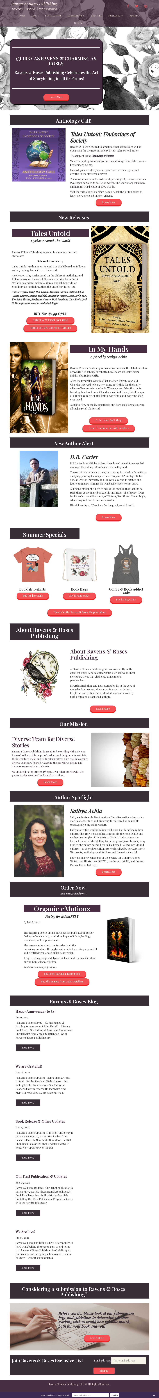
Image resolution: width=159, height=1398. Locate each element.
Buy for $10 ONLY (33, 595)
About (35, 15)
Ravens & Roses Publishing (34, 4)
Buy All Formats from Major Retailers (62, 981)
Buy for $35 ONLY (126, 599)
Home (21, 15)
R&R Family (114, 15)
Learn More (56, 97)
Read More (28, 1047)
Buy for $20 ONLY (79, 595)
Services (96, 15)
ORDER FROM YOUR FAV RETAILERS (50, 328)
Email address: (102, 1360)
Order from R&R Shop (108, 420)
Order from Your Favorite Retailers (109, 428)
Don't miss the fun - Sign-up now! (55, 1395)
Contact (79, 22)
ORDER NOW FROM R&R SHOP (50, 320)
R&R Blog (135, 15)
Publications (53, 15)
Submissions (75, 15)
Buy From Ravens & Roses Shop (62, 973)
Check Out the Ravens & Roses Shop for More (80, 612)
